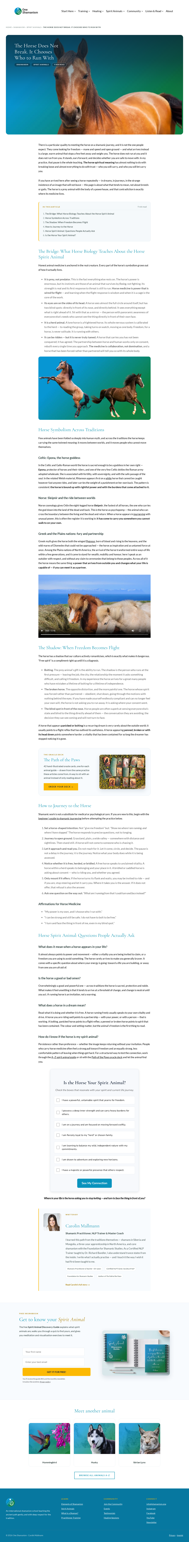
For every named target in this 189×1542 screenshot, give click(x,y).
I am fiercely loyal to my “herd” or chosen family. (87, 1135)
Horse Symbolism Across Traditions (62, 218)
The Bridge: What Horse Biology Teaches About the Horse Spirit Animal (79, 213)
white (109, 478)
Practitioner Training (70, 1517)
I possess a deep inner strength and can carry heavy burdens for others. (95, 1112)
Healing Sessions (111, 1517)
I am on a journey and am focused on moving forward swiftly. (94, 1124)
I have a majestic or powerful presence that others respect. (93, 1170)
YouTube (150, 1517)
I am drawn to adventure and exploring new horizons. (90, 1159)
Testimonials (109, 1513)
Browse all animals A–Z (94, 1475)
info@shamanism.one (156, 1504)
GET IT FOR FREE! (56, 1372)
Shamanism (19, 27)
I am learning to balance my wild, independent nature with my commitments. (94, 1147)
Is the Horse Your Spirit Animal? (60, 235)
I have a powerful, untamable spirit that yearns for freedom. (93, 1100)
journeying (139, 514)
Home (9, 27)
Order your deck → (61, 787)
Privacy (172, 1535)
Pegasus (90, 541)
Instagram (151, 1508)
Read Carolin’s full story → (78, 1285)
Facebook (150, 1513)
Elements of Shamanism (72, 1504)
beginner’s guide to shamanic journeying (60, 818)
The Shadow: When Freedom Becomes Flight (66, 222)
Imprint (180, 1535)
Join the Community (113, 1504)
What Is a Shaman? (69, 1513)
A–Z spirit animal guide (63, 1057)
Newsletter (151, 1522)
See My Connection (94, 1183)
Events (107, 1508)
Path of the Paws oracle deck (107, 1057)
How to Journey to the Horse (59, 226)
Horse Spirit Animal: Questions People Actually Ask (70, 231)
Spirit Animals (34, 27)
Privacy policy (45, 1382)
